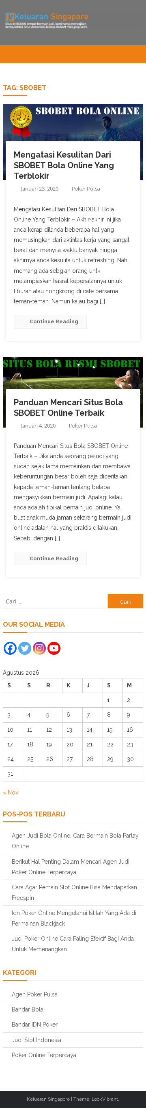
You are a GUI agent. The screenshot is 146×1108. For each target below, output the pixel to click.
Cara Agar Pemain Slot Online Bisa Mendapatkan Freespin (74, 892)
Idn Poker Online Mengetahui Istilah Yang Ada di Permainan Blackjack (74, 918)
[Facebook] (10, 648)
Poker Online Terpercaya (44, 1055)
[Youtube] (53, 648)
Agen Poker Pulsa (35, 994)
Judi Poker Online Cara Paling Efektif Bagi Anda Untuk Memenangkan (73, 943)
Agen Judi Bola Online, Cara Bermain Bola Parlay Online (75, 840)
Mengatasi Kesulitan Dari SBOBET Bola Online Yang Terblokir (64, 165)
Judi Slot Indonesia (36, 1040)
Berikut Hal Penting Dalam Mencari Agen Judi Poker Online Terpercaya (70, 866)
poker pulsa (86, 189)
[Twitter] (24, 648)
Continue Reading (54, 321)
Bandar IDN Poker (35, 1024)
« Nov (10, 792)
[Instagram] (39, 648)
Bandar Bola (27, 1009)
